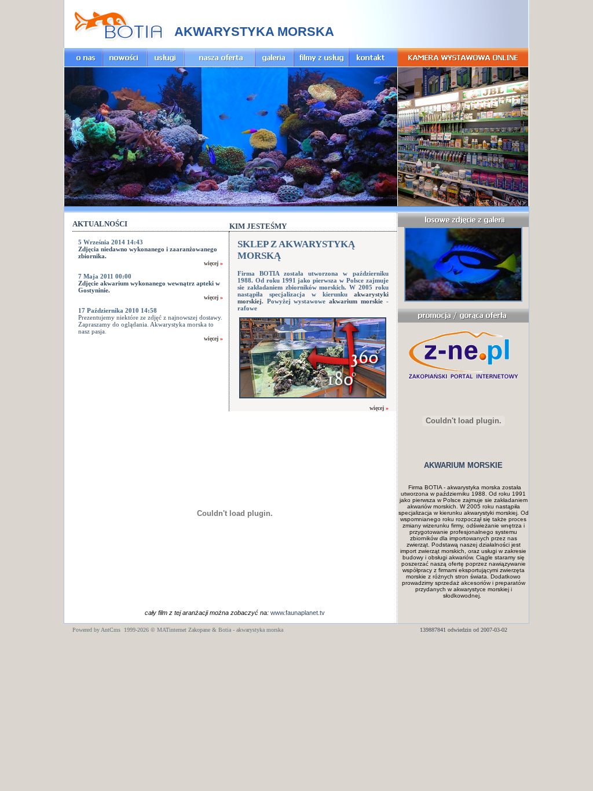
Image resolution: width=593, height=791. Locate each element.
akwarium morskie (356, 301)
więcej (211, 263)
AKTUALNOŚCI (99, 223)
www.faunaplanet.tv (297, 612)
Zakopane (199, 630)
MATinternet (171, 630)
